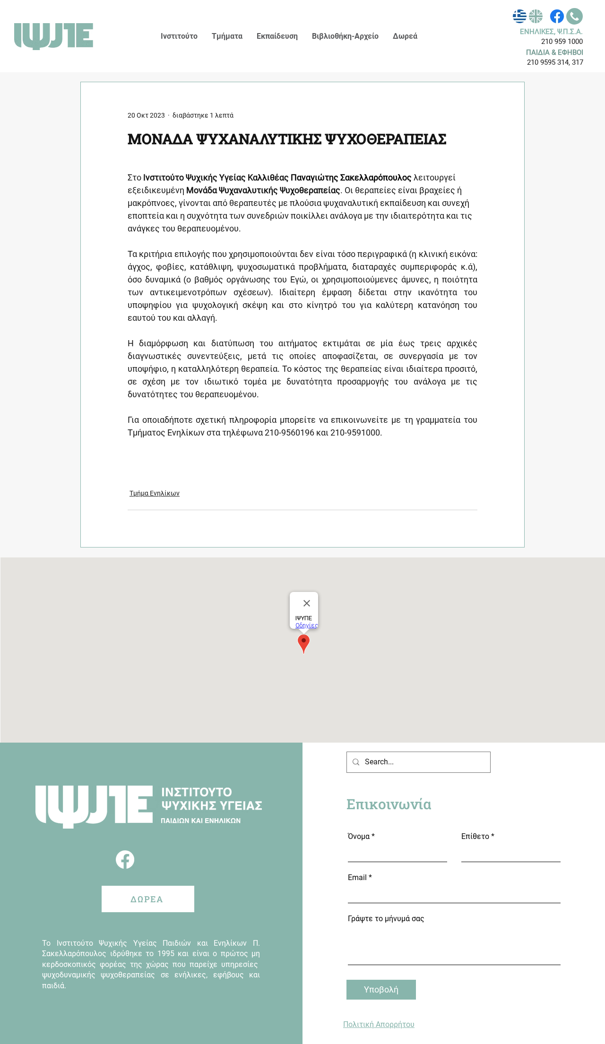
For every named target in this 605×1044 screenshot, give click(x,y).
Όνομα (359, 836)
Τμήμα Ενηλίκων (155, 493)
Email (357, 877)
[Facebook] (557, 16)
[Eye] (519, 16)
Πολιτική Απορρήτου (379, 1024)
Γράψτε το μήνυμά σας (386, 919)
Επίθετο (475, 836)
